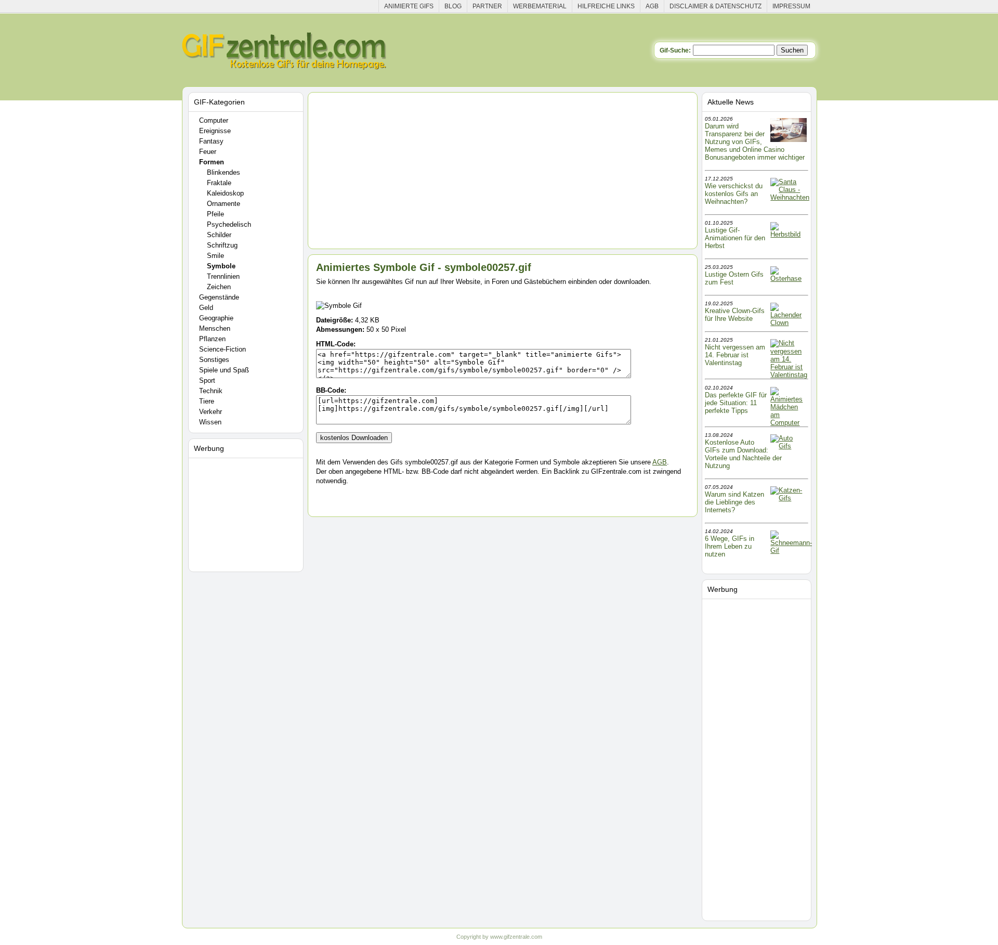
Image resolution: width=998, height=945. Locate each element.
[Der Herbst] (788, 234)
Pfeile (215, 214)
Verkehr (210, 412)
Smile (215, 256)
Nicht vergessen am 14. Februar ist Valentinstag (735, 355)
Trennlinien (223, 276)
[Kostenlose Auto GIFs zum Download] (788, 446)
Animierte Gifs (409, 6)
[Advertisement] (247, 513)
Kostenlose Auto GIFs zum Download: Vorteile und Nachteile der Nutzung (743, 454)
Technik (210, 391)
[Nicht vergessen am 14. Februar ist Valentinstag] (788, 375)
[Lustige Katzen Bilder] (788, 498)
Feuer (207, 152)
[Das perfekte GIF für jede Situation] (788, 422)
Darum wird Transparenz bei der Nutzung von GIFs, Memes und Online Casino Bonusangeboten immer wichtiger (755, 141)
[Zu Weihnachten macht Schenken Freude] (789, 197)
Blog (453, 6)
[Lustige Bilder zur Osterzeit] (788, 278)
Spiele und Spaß (224, 370)
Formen (211, 162)
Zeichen (219, 287)
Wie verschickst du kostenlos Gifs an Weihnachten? (734, 193)
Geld (206, 308)
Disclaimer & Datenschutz (715, 6)
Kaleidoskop (225, 193)
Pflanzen (212, 339)
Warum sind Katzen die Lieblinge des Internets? (734, 502)
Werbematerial (540, 6)
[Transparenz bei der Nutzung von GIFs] (788, 140)
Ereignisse (215, 131)
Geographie (216, 318)
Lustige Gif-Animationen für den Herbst (735, 238)
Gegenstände (219, 297)
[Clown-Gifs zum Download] (788, 323)
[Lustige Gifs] (791, 550)
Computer (213, 120)
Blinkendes (223, 172)
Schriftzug (222, 245)
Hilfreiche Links (606, 6)
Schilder (219, 235)
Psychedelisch (229, 224)
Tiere (206, 401)
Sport (207, 380)
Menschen (214, 328)
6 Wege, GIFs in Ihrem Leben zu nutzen (729, 546)
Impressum (791, 6)
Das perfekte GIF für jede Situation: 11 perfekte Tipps (736, 403)
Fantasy (211, 141)
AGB (652, 6)
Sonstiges (214, 360)
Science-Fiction (222, 349)
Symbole (221, 266)
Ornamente (223, 204)
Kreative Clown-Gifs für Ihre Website (735, 314)
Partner (487, 6)
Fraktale (219, 183)
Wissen (210, 422)
